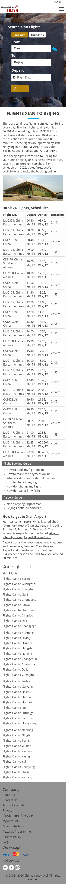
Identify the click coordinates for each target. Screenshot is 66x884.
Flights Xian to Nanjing (17, 654)
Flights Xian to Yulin (15, 761)
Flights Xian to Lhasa (16, 772)
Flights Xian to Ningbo (17, 735)
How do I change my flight (24, 486)
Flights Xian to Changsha (19, 664)
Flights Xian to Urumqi (17, 643)
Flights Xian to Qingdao (18, 615)
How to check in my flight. (23, 482)
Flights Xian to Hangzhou (19, 648)
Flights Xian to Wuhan (17, 746)
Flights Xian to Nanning (18, 730)
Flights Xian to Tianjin (17, 741)
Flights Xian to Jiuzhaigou (19, 713)
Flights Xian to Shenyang (19, 767)
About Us (9, 795)
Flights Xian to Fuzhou (17, 681)
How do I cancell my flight (23, 491)
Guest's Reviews (13, 826)
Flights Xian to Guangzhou (20, 584)
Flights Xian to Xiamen (17, 751)
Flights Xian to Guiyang (18, 686)
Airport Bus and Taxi (37, 537)
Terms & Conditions (16, 805)
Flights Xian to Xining (16, 756)
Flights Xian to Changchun (20, 659)
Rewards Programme (17, 831)
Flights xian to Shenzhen (19, 610)
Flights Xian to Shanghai (18, 589)
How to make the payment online (29, 474)
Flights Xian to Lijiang (16, 638)
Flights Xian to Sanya (16, 605)
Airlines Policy (12, 837)
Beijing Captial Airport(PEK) (24, 508)
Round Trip (37, 34)
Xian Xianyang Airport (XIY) (20, 522)
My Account (10, 821)
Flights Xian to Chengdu (18, 675)
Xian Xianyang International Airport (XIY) (31, 145)
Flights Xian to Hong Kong (20, 723)
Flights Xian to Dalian (16, 669)
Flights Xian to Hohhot (17, 702)
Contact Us (10, 800)
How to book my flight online (26, 470)
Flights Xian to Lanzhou (18, 718)
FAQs (6, 842)
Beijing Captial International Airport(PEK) (29, 151)
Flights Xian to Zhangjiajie (19, 626)
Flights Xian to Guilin (16, 594)
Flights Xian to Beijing (17, 579)
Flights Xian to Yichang (17, 777)
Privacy (7, 810)
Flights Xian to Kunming (18, 633)
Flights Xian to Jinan (15, 708)
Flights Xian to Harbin (17, 697)
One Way (19, 34)
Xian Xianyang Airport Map (24, 504)
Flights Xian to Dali (15, 621)
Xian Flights (10, 573)
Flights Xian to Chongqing (19, 600)
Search (19, 89)
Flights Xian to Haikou (17, 692)
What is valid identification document (31, 478)
